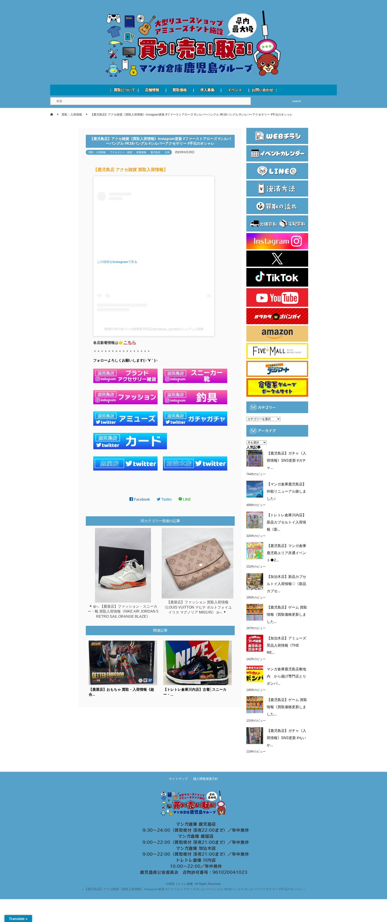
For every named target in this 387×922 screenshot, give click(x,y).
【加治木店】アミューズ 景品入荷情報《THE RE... (286, 645)
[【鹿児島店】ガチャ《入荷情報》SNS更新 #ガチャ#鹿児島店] (254, 458)
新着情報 (141, 152)
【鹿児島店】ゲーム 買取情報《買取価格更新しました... (287, 614)
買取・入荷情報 (97, 152)
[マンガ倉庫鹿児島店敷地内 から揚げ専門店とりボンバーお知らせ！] (254, 674)
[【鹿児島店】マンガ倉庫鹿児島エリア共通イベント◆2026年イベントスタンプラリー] (254, 550)
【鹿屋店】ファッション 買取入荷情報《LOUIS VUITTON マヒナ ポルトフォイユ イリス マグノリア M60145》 (197, 607)
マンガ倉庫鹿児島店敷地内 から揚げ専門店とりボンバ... (286, 676)
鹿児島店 (155, 152)
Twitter (166, 499)
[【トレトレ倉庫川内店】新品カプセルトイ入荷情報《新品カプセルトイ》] (254, 520)
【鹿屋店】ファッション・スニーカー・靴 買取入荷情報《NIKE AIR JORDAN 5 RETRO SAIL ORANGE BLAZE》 (123, 611)
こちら (129, 342)
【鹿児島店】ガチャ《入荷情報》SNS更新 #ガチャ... (286, 460)
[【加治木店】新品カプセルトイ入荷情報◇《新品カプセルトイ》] (254, 581)
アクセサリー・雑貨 (121, 152)
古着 (167, 152)
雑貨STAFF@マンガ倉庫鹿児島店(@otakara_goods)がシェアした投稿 (154, 329)
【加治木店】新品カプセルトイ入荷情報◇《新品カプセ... (286, 584)
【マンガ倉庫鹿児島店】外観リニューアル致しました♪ (286, 491)
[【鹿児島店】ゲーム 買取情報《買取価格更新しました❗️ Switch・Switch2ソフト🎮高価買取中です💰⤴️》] (254, 612)
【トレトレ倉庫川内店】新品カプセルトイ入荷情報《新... (286, 522)
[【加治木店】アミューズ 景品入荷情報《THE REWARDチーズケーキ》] (254, 643)
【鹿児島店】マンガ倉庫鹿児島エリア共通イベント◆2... (286, 553)
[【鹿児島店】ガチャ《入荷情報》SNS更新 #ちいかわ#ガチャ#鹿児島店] (254, 735)
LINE (186, 499)
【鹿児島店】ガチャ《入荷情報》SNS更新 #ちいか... (286, 738)
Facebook (141, 499)
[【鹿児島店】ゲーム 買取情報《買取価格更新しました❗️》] (254, 704)
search (296, 101)
